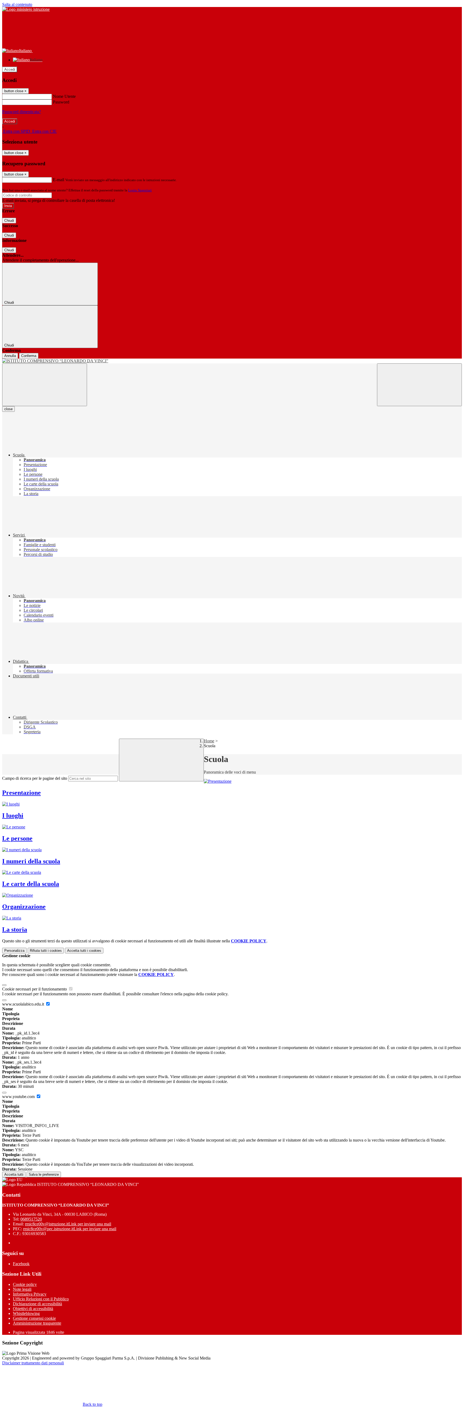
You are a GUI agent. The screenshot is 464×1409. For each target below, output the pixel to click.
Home (209, 741)
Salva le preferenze (44, 1174)
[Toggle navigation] (44, 384)
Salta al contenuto (17, 4)
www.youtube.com (19, 1096)
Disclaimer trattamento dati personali (33, 1363)
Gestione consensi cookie (34, 1318)
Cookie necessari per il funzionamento (35, 989)
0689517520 (31, 1219)
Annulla (10, 356)
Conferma (28, 356)
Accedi (9, 69)
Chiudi (9, 221)
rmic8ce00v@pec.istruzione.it (69, 1228)
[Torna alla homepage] (232, 361)
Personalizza (14, 951)
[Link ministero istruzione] (26, 9)
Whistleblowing (26, 1313)
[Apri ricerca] (419, 384)
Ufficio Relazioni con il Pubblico (41, 1299)
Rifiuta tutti (46, 951)
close (8, 409)
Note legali (22, 1289)
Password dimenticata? (21, 111)
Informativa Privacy (29, 1294)
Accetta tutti (84, 951)
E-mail (58, 179)
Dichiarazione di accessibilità (37, 1303)
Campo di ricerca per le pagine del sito (34, 778)
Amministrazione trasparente (37, 1323)
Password (61, 102)
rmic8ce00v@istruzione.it (68, 1224)
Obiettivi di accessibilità (33, 1308)
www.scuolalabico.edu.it (23, 1004)
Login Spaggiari (140, 190)
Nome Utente (64, 96)
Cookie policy (25, 1284)
